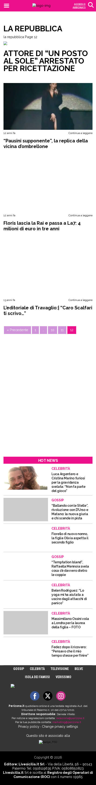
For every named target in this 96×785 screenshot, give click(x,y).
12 (71, 330)
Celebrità (37, 669)
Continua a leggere (81, 133)
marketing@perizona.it (66, 722)
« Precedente (17, 330)
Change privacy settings (60, 726)
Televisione (60, 669)
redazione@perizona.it (70, 718)
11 (62, 330)
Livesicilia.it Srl (32, 764)
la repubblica (13, 37)
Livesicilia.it (13, 772)
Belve (79, 669)
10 (52, 330)
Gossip (18, 669)
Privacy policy (28, 726)
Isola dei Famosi (37, 677)
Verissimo (63, 677)
